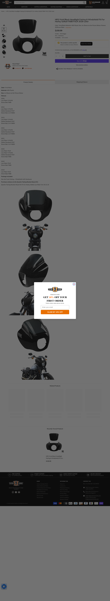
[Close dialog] (74, 284)
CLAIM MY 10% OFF (55, 312)
